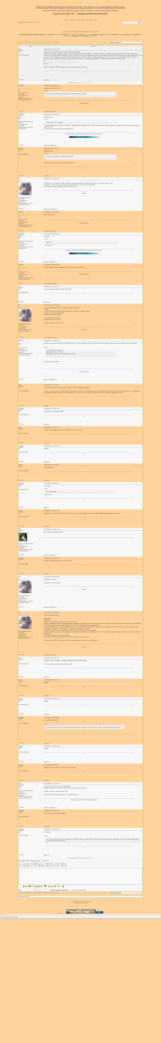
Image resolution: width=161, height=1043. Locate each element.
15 (92, 82)
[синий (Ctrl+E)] (49, 865)
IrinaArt (56, 34)
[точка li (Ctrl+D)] (55, 867)
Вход (96, 20)
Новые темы (80, 20)
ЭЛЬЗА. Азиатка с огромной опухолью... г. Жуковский (46, 42)
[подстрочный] (37, 867)
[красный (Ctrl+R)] (45, 865)
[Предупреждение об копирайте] (43, 867)
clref (60, 34)
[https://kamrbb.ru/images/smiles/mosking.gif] (51, 888)
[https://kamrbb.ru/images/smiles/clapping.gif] (54, 888)
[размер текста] (28, 867)
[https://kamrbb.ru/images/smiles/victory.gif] (39, 888)
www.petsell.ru (61, 914)
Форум (66, 20)
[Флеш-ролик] (64, 865)
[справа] (35, 865)
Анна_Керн (70, 34)
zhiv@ (46, 34)
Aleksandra (108, 34)
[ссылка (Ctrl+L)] (49, 867)
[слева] (31, 865)
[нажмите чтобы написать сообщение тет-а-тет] (19, 90)
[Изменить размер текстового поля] (19, 867)
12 (88, 82)
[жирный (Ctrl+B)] (19, 865)
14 (90, 82)
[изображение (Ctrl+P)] (47, 867)
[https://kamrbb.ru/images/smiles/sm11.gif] (23, 888)
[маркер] (51, 867)
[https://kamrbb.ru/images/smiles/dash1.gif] (35, 888)
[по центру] (33, 865)
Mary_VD (69, 36)
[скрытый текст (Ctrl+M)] (57, 865)
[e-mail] (41, 867)
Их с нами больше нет (27, 42)
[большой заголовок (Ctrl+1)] (27, 865)
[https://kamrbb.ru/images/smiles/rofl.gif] (48, 888)
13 (89, 82)
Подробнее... (36, 22)
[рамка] (39, 865)
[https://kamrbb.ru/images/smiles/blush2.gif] (58, 888)
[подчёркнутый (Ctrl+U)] (23, 865)
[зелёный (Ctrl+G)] (47, 865)
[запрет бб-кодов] (39, 867)
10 (85, 82)
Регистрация (89, 20)
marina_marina (87, 34)
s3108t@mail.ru (93, 36)
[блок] (55, 865)
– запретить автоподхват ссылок (78, 891)
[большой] (31, 867)
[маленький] (33, 867)
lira (141, 34)
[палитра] (51, 865)
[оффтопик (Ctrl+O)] (23, 867)
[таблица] (59, 865)
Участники (72, 20)
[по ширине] (37, 865)
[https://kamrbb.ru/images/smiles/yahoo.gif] (45, 888)
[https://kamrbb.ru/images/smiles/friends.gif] (29, 888)
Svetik (131, 34)
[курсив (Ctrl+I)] (21, 865)
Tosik (65, 36)
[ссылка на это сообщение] (44, 49)
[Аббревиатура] (25, 867)
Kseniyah (120, 34)
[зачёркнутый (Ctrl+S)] (25, 865)
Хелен (75, 34)
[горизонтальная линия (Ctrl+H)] (43, 865)
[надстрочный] (35, 867)
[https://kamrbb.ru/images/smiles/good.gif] (42, 888)
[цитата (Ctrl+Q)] (54, 865)
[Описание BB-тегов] (65, 865)
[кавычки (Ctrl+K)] (41, 865)
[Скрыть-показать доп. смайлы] (62, 888)
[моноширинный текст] (27, 867)
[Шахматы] (62, 865)
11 (86, 82)
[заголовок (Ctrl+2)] (28, 865)
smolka (80, 36)
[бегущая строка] (21, 867)
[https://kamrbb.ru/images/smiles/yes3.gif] (26, 888)
